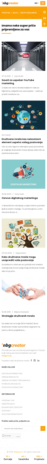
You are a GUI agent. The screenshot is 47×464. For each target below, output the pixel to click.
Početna (6, 12)
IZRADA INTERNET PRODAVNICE (16, 380)
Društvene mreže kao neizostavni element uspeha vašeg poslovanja (22, 140)
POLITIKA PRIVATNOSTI (12, 414)
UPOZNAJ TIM (8, 400)
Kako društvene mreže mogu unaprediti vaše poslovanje (19, 258)
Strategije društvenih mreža (18, 315)
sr (36, 3)
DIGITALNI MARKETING (12, 373)
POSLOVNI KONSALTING (12, 387)
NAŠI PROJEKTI (8, 404)
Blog (15, 12)
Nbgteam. (18, 452)
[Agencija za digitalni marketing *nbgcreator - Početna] (10, 3)
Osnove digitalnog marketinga (20, 198)
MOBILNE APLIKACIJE (11, 384)
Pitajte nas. (7, 355)
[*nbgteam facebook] (31, 360)
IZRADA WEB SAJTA (10, 377)
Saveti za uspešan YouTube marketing (18, 82)
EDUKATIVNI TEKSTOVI (12, 407)
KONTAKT (6, 411)
